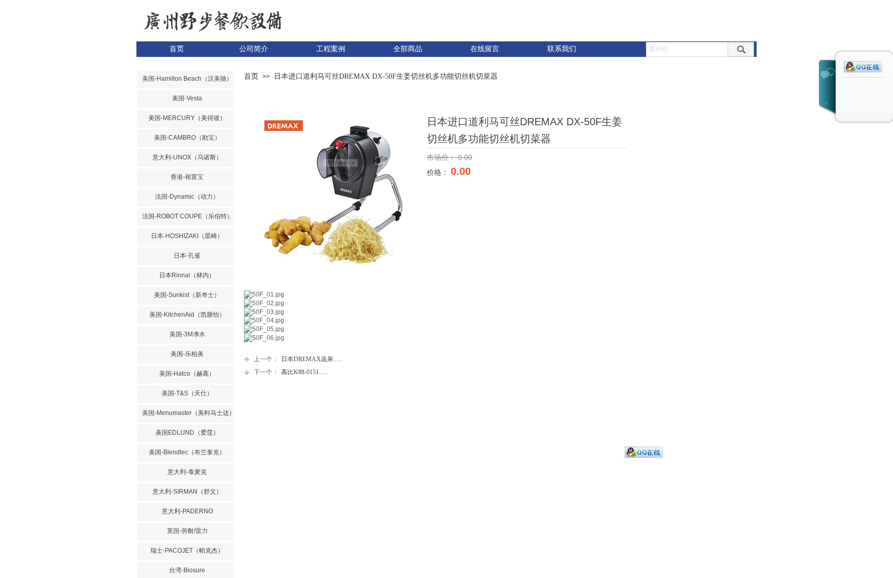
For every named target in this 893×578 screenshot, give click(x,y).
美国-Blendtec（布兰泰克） (187, 452)
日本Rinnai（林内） (187, 275)
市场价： (442, 157)
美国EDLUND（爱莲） (187, 432)
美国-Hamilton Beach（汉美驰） (187, 78)
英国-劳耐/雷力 (187, 531)
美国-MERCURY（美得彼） (187, 118)
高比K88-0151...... (291, 372)
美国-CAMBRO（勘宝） (187, 137)
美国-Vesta (187, 98)
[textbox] (687, 49)
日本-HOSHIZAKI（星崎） (187, 236)
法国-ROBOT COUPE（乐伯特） (187, 216)
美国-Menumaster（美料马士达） (187, 413)
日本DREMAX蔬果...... (298, 359)
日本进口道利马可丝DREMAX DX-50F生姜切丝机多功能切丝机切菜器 (386, 76)
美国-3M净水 (187, 334)
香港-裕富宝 (187, 177)
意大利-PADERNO (187, 511)
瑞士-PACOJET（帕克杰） (187, 550)
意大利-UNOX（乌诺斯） (187, 157)
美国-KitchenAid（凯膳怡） (187, 314)
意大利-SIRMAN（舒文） (187, 491)
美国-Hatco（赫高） (187, 373)
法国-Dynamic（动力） (187, 196)
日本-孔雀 (187, 255)
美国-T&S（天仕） (187, 393)
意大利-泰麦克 (187, 472)
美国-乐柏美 (187, 354)
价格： (439, 172)
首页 (251, 76)
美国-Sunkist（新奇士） (187, 295)
